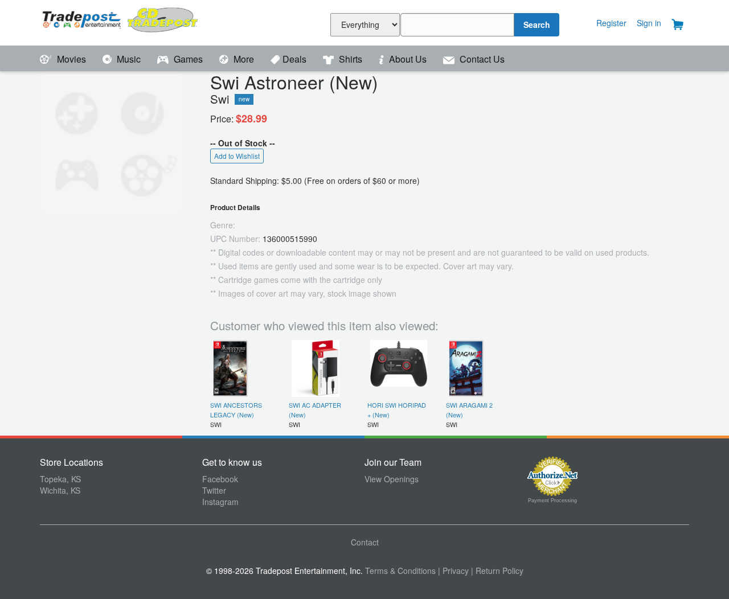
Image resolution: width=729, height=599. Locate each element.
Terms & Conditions (400, 570)
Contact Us (481, 58)
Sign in (649, 22)
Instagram (220, 501)
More (243, 58)
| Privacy (453, 570)
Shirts (350, 58)
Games (188, 58)
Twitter (214, 490)
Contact (365, 542)
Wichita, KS (60, 490)
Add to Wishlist (237, 156)
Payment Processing (552, 500)
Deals (295, 58)
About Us (408, 58)
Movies (71, 58)
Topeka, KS (60, 479)
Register (611, 22)
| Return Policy (497, 570)
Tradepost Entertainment (121, 21)
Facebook (220, 479)
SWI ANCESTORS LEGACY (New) (236, 409)
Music (128, 58)
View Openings (391, 479)
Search (536, 24)
